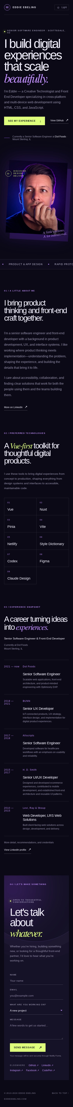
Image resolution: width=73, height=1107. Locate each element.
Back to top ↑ (60, 1093)
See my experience (24, 121)
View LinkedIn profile (17, 849)
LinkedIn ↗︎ (47, 1065)
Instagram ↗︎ (16, 1070)
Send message (28, 1047)
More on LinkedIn (15, 407)
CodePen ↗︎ (48, 1070)
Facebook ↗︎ (32, 1070)
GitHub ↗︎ (34, 1065)
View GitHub (59, 120)
